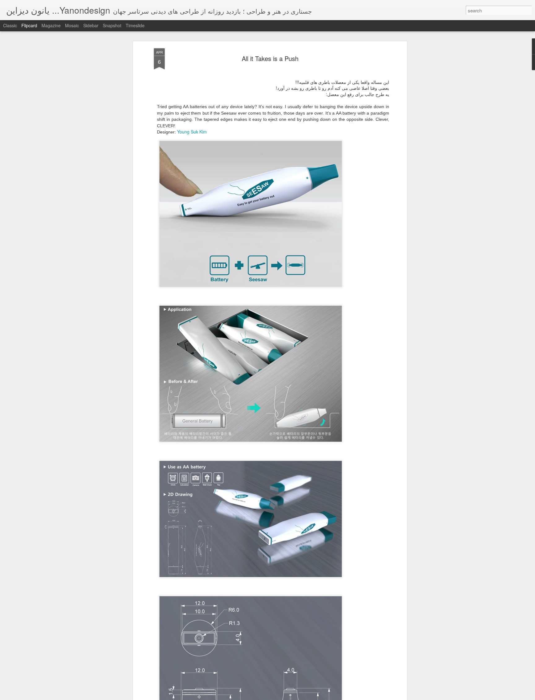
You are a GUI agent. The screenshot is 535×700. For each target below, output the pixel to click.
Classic (10, 25)
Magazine (51, 25)
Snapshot (112, 25)
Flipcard (29, 25)
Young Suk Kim (192, 132)
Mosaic (72, 25)
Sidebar (90, 25)
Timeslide (135, 25)
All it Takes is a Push (270, 58)
